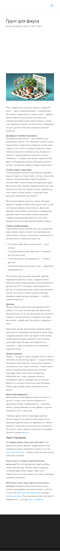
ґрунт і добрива (36, 499)
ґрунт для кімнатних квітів (28, 493)
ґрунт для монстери (15, 452)
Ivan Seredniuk (15, 26)
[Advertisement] (30, 51)
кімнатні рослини (13, 496)
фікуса (26, 432)
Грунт (39, 26)
